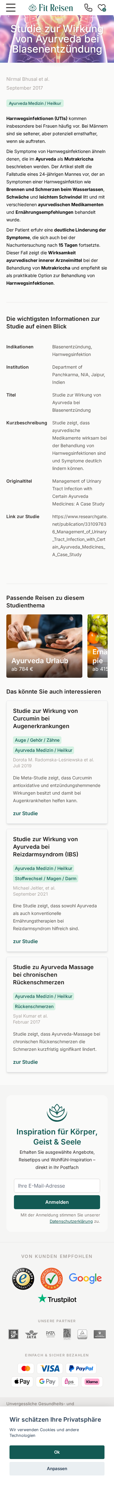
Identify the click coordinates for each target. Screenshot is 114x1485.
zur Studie (25, 813)
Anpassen (57, 1468)
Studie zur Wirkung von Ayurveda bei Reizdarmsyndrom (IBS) (46, 847)
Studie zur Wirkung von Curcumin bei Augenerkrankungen (45, 718)
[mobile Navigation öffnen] (11, 8)
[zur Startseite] (50, 7)
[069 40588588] (88, 7)
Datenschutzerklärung (71, 1221)
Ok (57, 1452)
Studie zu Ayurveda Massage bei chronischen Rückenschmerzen (53, 975)
